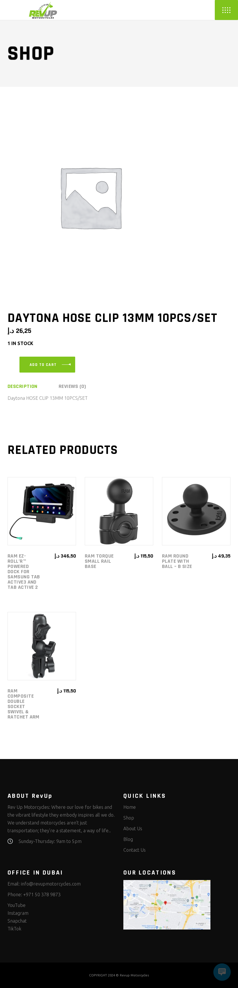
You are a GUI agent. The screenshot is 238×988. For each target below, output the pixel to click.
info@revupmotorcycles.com (51, 883)
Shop (128, 817)
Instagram (18, 913)
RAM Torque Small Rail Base (99, 561)
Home (129, 807)
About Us (132, 828)
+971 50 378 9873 (42, 894)
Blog (128, 839)
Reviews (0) (72, 386)
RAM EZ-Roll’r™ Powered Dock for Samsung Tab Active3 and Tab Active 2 (24, 572)
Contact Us (134, 850)
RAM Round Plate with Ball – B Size (177, 561)
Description (22, 386)
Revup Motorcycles (134, 975)
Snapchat (17, 920)
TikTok (14, 928)
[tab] (32, 386)
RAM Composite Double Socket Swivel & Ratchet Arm (23, 704)
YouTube (17, 905)
